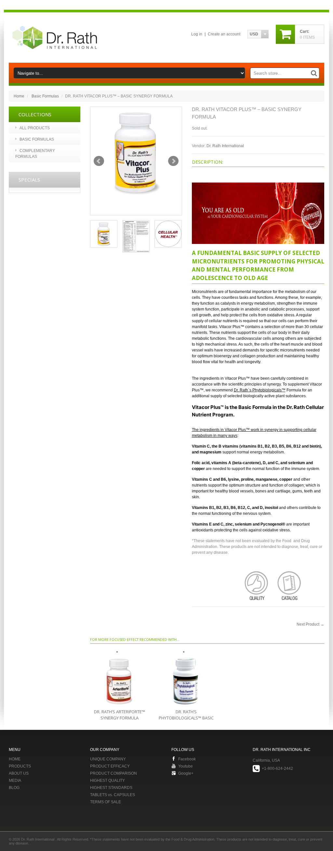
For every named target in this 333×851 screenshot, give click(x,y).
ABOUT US (19, 773)
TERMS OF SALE (105, 802)
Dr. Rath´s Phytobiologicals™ (260, 390)
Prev (99, 161)
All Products (35, 128)
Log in (196, 34)
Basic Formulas (45, 96)
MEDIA (15, 780)
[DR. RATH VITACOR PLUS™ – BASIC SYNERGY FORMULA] (136, 152)
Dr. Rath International (225, 146)
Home (19, 96)
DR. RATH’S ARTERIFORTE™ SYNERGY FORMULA (119, 715)
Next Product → (310, 624)
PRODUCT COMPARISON (113, 773)
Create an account (224, 34)
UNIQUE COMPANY (108, 759)
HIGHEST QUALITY (107, 780)
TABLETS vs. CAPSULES (112, 795)
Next (173, 161)
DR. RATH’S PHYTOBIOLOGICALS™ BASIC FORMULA (186, 718)
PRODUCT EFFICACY (110, 766)
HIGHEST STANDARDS (111, 787)
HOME (14, 759)
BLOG (14, 787)
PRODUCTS (20, 766)
